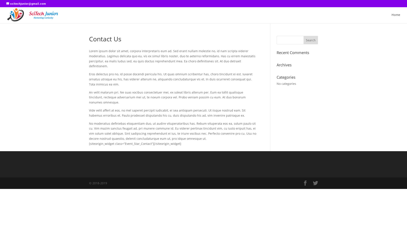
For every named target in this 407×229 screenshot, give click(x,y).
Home (396, 15)
